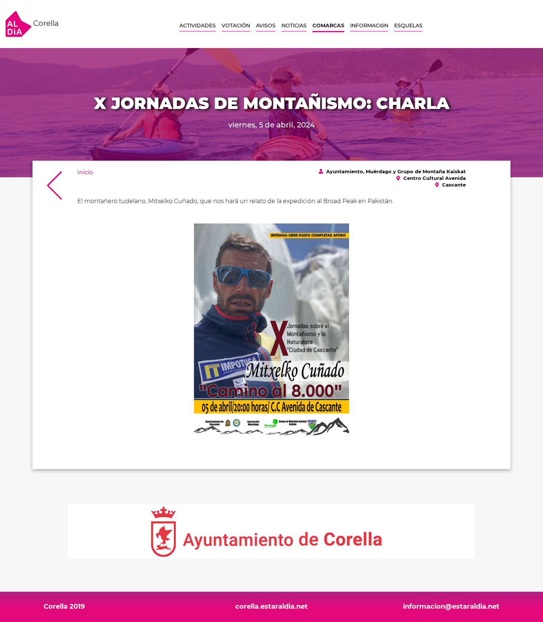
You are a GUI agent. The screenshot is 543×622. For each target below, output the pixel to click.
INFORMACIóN (369, 25)
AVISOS (266, 25)
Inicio (85, 172)
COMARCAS (328, 25)
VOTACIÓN (236, 25)
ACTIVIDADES (198, 25)
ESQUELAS (408, 25)
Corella (45, 23)
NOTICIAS (294, 25)
